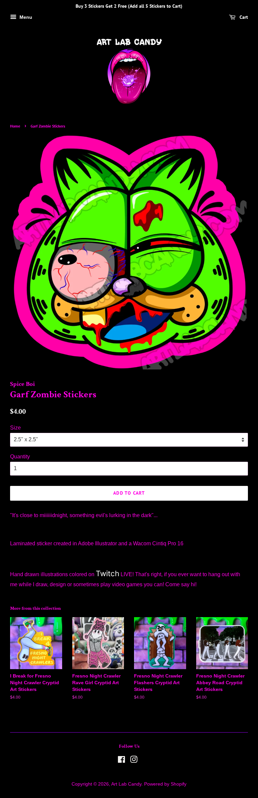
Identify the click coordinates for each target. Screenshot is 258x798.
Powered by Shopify (165, 784)
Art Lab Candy (126, 784)
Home (15, 126)
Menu (25, 17)
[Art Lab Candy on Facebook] (121, 760)
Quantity (20, 456)
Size (15, 428)
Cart (243, 17)
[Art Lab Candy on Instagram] (133, 760)
